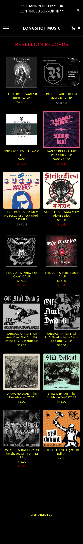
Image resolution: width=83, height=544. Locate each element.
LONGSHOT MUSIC (41, 28)
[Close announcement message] (78, 10)
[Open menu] (6, 28)
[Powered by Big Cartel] (41, 515)
